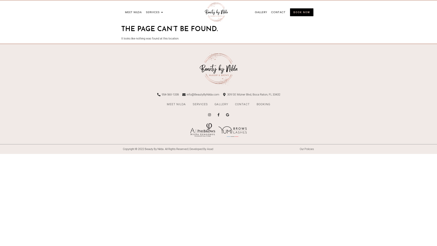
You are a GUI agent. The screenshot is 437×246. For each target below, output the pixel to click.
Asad (210, 149)
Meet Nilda (133, 12)
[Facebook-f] (218, 115)
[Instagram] (209, 115)
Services (152, 12)
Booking (263, 104)
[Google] (227, 115)
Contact (278, 12)
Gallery (261, 12)
